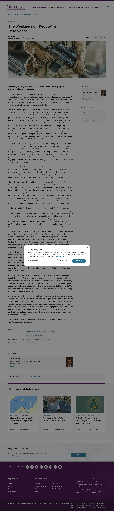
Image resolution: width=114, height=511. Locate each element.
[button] (33, 261)
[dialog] (57, 255)
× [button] (87, 247)
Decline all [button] (64, 261)
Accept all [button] (79, 261)
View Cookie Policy (60, 256)
